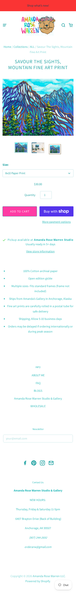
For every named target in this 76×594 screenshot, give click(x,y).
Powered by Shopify (37, 581)
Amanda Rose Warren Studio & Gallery (38, 398)
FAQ (38, 383)
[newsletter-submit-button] (68, 439)
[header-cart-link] (70, 25)
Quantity (29, 195)
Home (7, 47)
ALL (32, 47)
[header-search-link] (63, 25)
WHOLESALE (38, 406)
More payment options (56, 222)
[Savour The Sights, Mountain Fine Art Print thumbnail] (21, 147)
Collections (21, 47)
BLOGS (38, 391)
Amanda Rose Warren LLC (49, 576)
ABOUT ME (38, 375)
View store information (40, 251)
